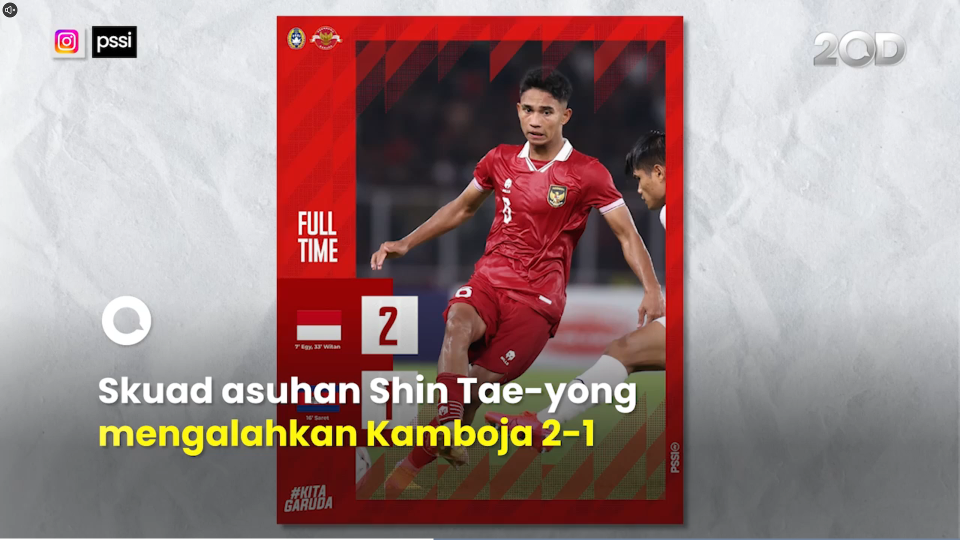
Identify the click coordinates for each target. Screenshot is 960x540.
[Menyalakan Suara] (10, 10)
